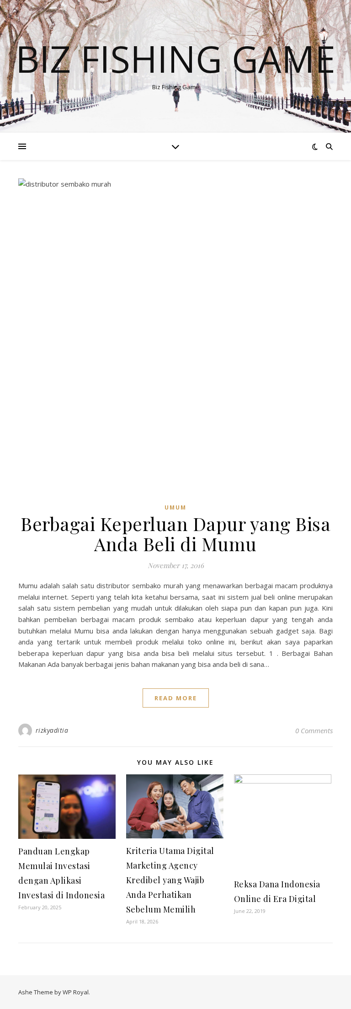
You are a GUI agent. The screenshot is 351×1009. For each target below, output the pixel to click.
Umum (175, 507)
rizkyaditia (52, 730)
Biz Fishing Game (175, 58)
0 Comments (314, 730)
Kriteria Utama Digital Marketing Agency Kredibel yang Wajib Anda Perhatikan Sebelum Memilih (170, 880)
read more (175, 698)
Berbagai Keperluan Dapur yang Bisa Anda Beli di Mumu (175, 533)
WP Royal (76, 992)
